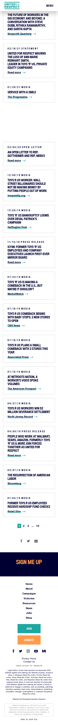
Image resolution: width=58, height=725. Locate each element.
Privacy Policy (29, 658)
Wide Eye (33, 719)
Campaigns (29, 593)
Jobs (29, 613)
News (29, 608)
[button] (50, 6)
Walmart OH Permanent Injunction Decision (29, 699)
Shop (29, 617)
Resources (29, 603)
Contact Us (29, 661)
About (29, 588)
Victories (29, 598)
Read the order (29, 675)
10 (37, 526)
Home (29, 584)
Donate (29, 640)
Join (29, 628)
